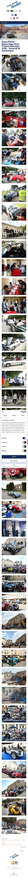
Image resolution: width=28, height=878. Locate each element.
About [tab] (22, 415)
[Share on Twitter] (22, 850)
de (17, 18)
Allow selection (14, 460)
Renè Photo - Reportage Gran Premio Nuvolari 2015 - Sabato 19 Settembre (14, 841)
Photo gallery (23, 847)
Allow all (14, 456)
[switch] (24, 442)
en (14, 18)
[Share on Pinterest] (24, 850)
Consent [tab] (5, 415)
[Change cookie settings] (16, 869)
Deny (14, 465)
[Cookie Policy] (15, 868)
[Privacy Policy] (9, 868)
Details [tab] (14, 415)
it (11, 18)
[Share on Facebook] (20, 850)
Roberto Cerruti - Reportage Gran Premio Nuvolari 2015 (12, 844)
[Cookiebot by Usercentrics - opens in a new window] (20, 412)
